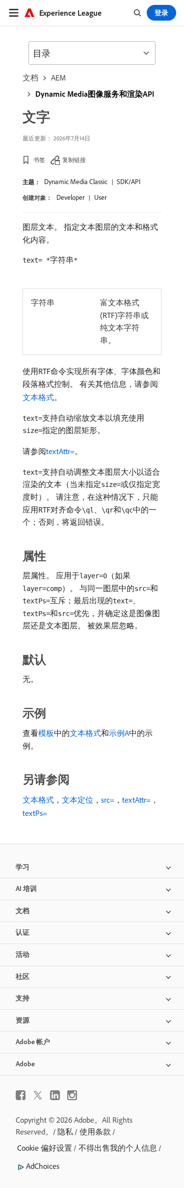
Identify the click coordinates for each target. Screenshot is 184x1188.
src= (107, 800)
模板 (46, 733)
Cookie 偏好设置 (44, 1148)
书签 (39, 159)
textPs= (35, 813)
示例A (119, 733)
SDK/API (128, 181)
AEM (58, 77)
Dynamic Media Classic (75, 181)
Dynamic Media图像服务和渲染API (94, 94)
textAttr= (60, 451)
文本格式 (38, 397)
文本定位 (77, 800)
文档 (30, 77)
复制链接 (74, 159)
